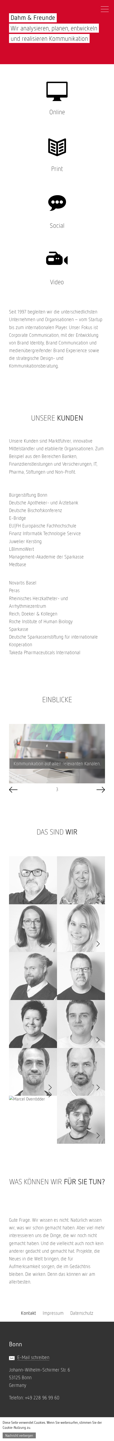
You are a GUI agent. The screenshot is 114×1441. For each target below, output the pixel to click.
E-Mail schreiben (33, 1357)
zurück (13, 789)
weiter (101, 789)
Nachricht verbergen (19, 1435)
